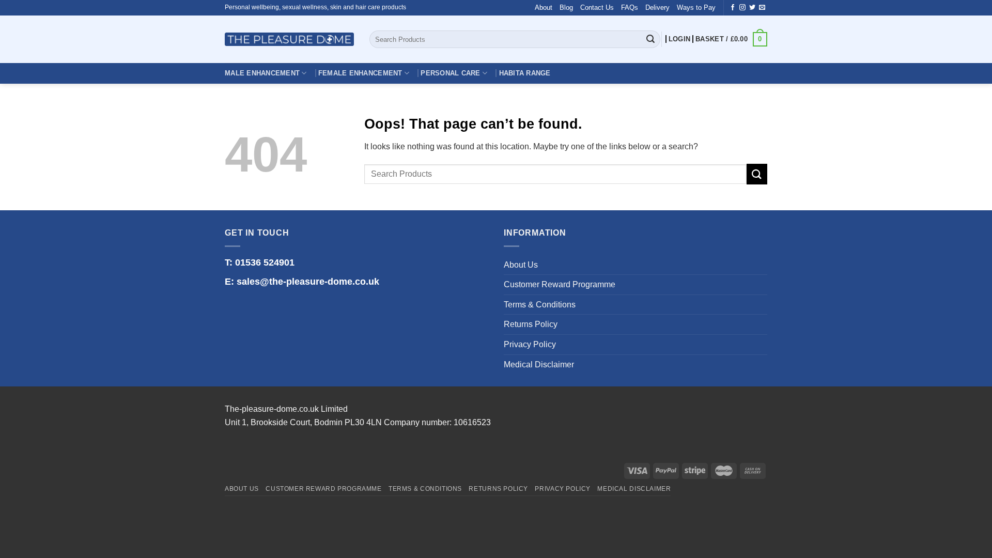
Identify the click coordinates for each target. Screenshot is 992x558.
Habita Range (525, 73)
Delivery (657, 7)
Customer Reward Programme (559, 284)
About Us (521, 264)
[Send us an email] (762, 7)
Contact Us (597, 7)
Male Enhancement (262, 73)
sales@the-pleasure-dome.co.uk (308, 281)
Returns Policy (530, 324)
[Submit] (650, 39)
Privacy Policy (530, 344)
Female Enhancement (360, 73)
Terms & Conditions (540, 304)
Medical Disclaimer (539, 364)
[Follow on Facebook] (733, 7)
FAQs (629, 7)
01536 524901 (265, 262)
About (543, 7)
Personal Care (450, 73)
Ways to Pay (696, 7)
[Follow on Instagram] (742, 7)
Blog (566, 7)
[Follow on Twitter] (752, 7)
